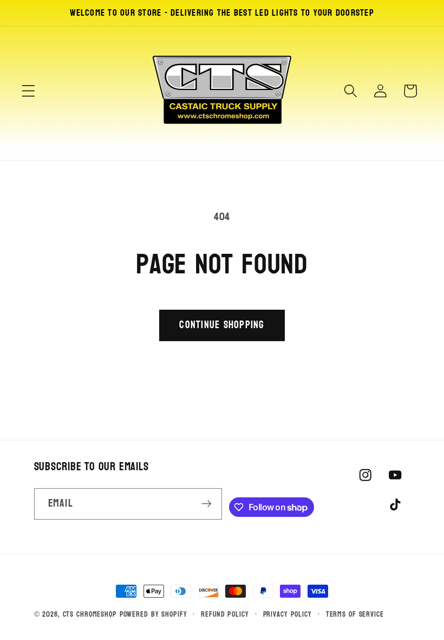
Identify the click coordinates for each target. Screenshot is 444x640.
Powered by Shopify (153, 614)
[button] (28, 91)
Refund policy (225, 614)
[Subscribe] (206, 504)
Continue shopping (221, 325)
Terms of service (355, 614)
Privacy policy (287, 614)
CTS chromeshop (90, 614)
